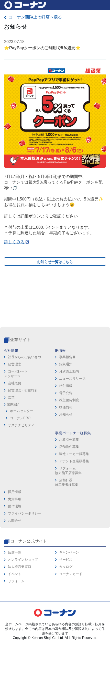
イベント (14, 574)
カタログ (65, 567)
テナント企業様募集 (74, 461)
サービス (65, 559)
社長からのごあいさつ (24, 357)
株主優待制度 (69, 400)
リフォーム (16, 581)
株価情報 (65, 407)
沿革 (11, 397)
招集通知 (65, 364)
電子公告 (65, 393)
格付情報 (65, 386)
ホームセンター (21, 411)
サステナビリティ (21, 425)
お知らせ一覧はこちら (55, 262)
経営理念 (14, 364)
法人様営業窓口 (19, 567)
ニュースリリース (72, 378)
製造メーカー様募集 (74, 454)
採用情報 (14, 492)
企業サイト (20, 339)
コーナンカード (70, 574)
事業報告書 (67, 357)
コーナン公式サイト (28, 541)
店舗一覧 (14, 552)
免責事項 (14, 499)
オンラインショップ (23, 559)
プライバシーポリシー (24, 513)
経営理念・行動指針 (23, 390)
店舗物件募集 (69, 447)
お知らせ (65, 414)
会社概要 (14, 383)
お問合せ (14, 520)
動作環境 (14, 506)
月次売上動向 (69, 371)
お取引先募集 (69, 439)
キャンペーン (69, 552)
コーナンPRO (20, 418)
